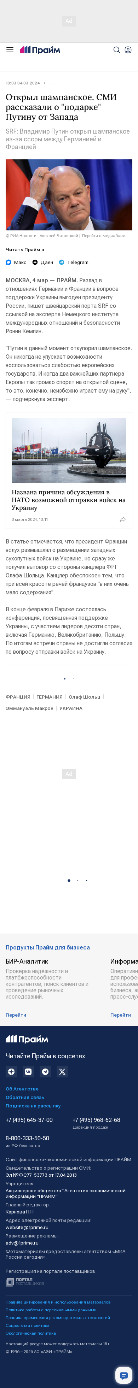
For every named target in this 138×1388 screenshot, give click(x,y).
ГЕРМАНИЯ (49, 697)
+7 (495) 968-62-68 (96, 1123)
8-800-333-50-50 (27, 1141)
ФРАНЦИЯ (18, 697)
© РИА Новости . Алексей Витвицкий (42, 235)
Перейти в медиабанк (103, 235)
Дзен (47, 262)
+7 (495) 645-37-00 (29, 1120)
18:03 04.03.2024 (23, 83)
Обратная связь (25, 1097)
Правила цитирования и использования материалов (58, 1302)
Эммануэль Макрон (29, 708)
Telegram (77, 262)
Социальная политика (28, 1325)
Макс (20, 262)
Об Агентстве (22, 1089)
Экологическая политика (31, 1333)
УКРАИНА (70, 708)
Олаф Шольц (84, 697)
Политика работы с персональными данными (51, 1309)
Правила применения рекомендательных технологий (58, 1317)
